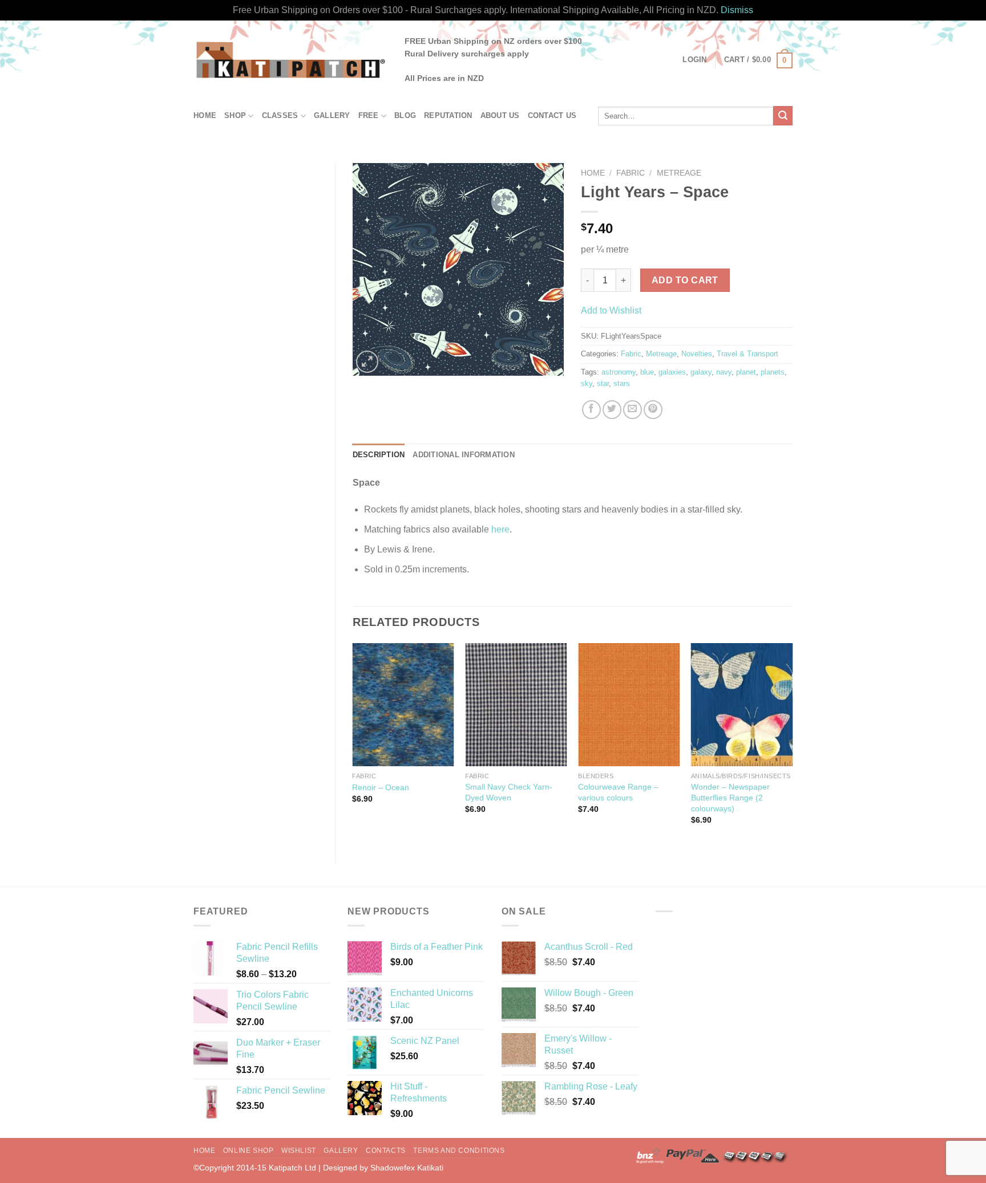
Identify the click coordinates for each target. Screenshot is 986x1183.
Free (368, 115)
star (603, 383)
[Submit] (783, 115)
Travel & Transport (747, 353)
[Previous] (353, 744)
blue (647, 372)
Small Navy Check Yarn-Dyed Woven (508, 792)
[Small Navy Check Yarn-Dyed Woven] (516, 705)
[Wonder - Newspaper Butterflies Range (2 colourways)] (742, 705)
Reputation (448, 115)
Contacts (386, 1150)
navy (724, 372)
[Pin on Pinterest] (653, 409)
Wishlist (298, 1150)
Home (204, 115)
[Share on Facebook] (591, 409)
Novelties (696, 353)
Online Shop (248, 1150)
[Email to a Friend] (632, 409)
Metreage (679, 173)
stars (621, 383)
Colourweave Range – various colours (618, 792)
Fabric (630, 173)
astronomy (618, 372)
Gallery (332, 115)
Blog (405, 115)
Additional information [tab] (464, 454)
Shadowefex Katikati (406, 1167)
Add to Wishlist (611, 310)
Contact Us (552, 115)
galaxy (701, 372)
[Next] (792, 744)
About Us (500, 115)
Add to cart (685, 280)
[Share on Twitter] (612, 409)
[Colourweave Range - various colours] (629, 705)
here (500, 529)
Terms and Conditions (458, 1150)
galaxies (672, 372)
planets (773, 372)
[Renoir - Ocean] (403, 705)
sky (586, 383)
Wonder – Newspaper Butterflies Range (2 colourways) (730, 797)
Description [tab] (379, 454)
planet (746, 372)
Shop (235, 115)
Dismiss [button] (737, 10)
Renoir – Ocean (380, 787)
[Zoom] (367, 362)
